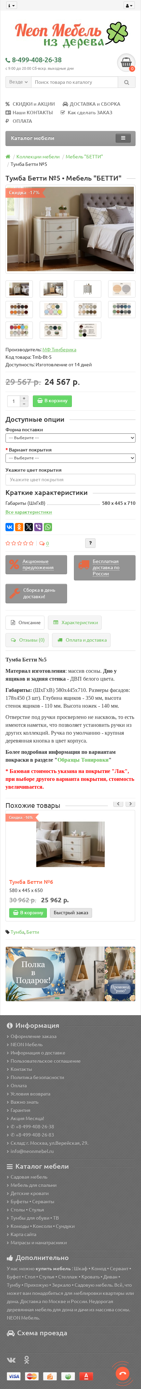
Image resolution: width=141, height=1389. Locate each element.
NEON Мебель (26, 1044)
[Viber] (38, 527)
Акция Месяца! (27, 1118)
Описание (29, 622)
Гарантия (20, 1110)
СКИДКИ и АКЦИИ (34, 104)
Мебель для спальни (33, 1185)
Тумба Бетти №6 (31, 882)
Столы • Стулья (27, 1210)
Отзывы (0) (32, 640)
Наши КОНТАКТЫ (33, 112)
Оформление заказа (33, 1036)
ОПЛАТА (22, 121)
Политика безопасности (37, 1077)
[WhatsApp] (48, 527)
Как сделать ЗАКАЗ (90, 112)
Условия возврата (30, 1094)
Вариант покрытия (30, 450)
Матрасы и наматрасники (39, 1242)
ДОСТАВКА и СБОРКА (95, 104)
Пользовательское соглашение (46, 1061)
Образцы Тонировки (82, 760)
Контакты (21, 1069)
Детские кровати (30, 1193)
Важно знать (24, 1102)
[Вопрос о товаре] (90, 543)
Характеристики (80, 622)
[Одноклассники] (19, 527)
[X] (29, 527)
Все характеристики (28, 512)
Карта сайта (23, 1234)
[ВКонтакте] (9, 527)
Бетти (32, 932)
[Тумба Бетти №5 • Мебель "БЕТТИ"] (70, 229)
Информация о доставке (38, 1053)
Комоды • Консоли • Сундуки (43, 1226)
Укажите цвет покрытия (33, 470)
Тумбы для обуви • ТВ (35, 1218)
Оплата (19, 1085)
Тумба (17, 932)
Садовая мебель (29, 1177)
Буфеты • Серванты (32, 1201)
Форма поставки (24, 429)
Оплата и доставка (86, 640)
